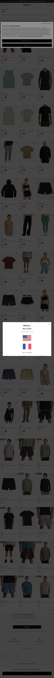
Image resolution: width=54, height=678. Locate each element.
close (49, 324)
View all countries (27, 352)
